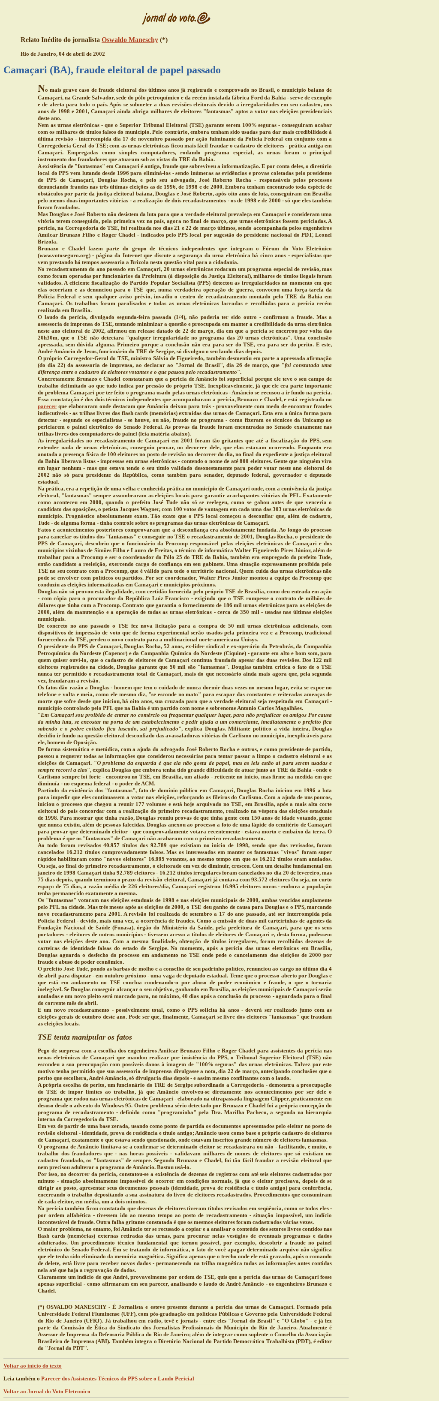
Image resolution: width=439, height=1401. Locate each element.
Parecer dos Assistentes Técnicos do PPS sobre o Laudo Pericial (117, 1378)
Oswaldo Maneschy (130, 39)
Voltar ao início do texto (32, 1365)
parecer (47, 406)
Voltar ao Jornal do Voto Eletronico (46, 1391)
